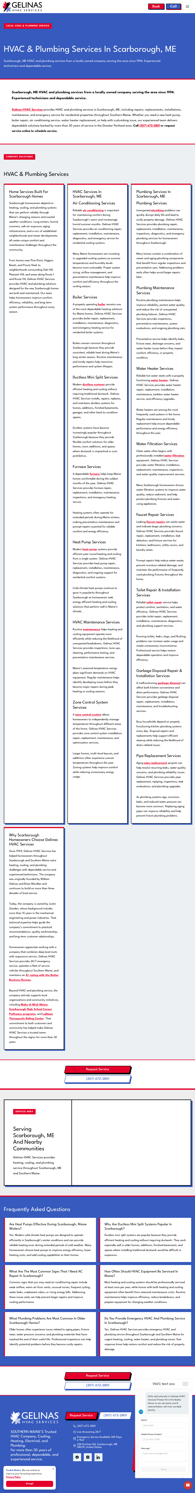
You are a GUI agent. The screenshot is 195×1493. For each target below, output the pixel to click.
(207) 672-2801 (149, 125)
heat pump (89, 549)
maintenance (91, 629)
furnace (95, 474)
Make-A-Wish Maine (34, 1004)
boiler (101, 304)
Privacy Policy (13, 1477)
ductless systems (93, 384)
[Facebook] (77, 1457)
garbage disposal (169, 683)
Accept (29, 1484)
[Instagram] (88, 1457)
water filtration (174, 455)
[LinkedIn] (98, 1457)
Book (156, 6)
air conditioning (93, 210)
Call (173, 6)
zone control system (88, 714)
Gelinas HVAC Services (27, 109)
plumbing (157, 210)
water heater (159, 380)
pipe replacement (155, 763)
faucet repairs (155, 522)
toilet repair (154, 602)
